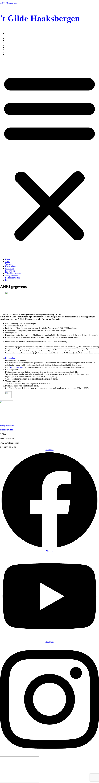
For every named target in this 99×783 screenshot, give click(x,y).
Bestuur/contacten (12, 52)
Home (7, 33)
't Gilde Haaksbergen (8, 3)
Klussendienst (10, 40)
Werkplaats (9, 43)
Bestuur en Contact (16, 367)
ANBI (7, 36)
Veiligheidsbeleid (12, 50)
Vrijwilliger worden (13, 47)
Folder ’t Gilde (6, 430)
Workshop (9, 38)
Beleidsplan (10, 358)
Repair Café (10, 45)
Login (7, 54)
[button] (49, 157)
